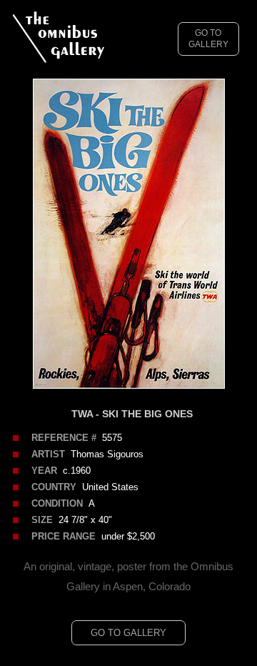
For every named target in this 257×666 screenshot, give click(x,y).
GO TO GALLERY (208, 39)
